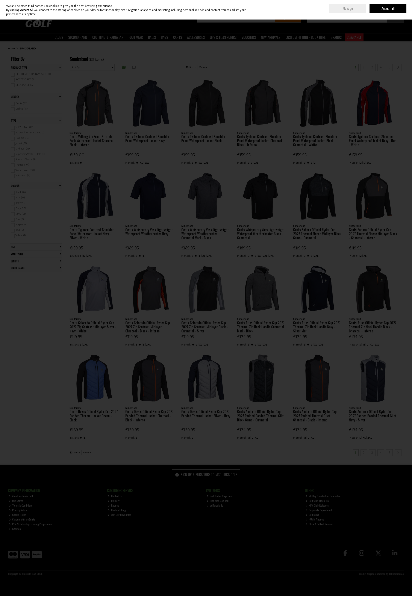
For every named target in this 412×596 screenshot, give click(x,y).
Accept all (388, 8)
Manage (348, 8)
